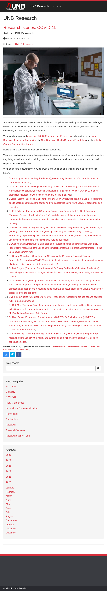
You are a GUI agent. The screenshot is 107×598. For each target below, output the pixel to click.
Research (30, 44)
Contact (57, 6)
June (8, 508)
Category (10, 392)
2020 (8, 482)
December (11, 533)
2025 (8, 455)
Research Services (15, 430)
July (8, 512)
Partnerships (12, 414)
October (10, 524)
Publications (12, 419)
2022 (8, 471)
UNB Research (40, 6)
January (10, 488)
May (8, 504)
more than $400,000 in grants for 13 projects (49, 136)
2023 (8, 466)
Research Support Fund (18, 436)
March (9, 496)
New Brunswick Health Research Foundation (63, 140)
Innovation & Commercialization (21, 408)
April (8, 500)
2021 (8, 477)
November (11, 528)
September (11, 520)
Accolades (11, 386)
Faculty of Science (15, 403)
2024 (8, 460)
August (9, 516)
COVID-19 (19, 44)
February (10, 492)
